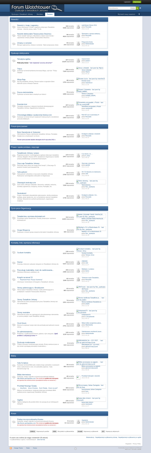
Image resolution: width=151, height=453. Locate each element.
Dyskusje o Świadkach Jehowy (22, 14)
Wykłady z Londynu (88, 269)
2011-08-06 (85, 175)
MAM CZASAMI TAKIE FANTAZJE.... (93, 219)
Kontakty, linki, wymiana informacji (25, 243)
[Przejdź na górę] (75, 448)
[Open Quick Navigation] (139, 14)
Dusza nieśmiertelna (25, 92)
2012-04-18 (85, 74)
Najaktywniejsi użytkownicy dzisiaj (106, 437)
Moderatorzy (90, 437)
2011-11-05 (85, 37)
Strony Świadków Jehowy (27, 300)
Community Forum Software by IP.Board (129, 448)
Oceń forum (21, 323)
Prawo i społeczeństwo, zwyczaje (25, 147)
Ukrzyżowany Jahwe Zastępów (91, 389)
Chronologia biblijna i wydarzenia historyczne (34, 115)
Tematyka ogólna (23, 59)
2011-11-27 (85, 62)
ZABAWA (85, 261)
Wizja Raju (21, 79)
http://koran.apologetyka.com (26, 423)
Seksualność (22, 172)
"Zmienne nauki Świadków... (91, 278)
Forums (50, 14)
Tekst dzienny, (86, 185)
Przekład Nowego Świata (27, 386)
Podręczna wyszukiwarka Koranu (30, 419)
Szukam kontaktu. (87, 253)
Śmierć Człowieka (87, 94)
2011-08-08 (85, 370)
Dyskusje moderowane (26, 342)
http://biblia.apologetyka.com (26, 378)
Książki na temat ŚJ (25, 277)
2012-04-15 (85, 46)
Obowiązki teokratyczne (26, 183)
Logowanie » (127, 2)
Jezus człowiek (86, 70)
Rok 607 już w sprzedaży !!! (90, 115)
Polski (28, 448)
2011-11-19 (85, 305)
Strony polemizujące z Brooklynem (30, 288)
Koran (13, 414)
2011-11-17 (85, 406)
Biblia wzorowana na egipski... (91, 366)
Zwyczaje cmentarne (88, 163)
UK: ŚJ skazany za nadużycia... (92, 172)
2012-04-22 (85, 281)
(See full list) (41, 439)
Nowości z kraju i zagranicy (27, 25)
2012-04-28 (85, 189)
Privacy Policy (137, 443)
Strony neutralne (23, 312)
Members (40, 14)
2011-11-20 (85, 29)
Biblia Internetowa (24, 375)
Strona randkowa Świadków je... (92, 302)
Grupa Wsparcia (23, 230)
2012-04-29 (85, 335)
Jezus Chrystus (33, 388)
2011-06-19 (85, 424)
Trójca (19, 69)
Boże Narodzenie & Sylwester (28, 132)
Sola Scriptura (22, 363)
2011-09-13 (85, 318)
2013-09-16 (85, 378)
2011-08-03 (85, 348)
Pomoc (35, 448)
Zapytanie (85, 420)
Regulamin (129, 443)
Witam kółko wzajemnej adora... (92, 323)
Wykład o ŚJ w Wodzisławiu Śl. (91, 231)
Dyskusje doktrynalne (20, 53)
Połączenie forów (87, 42)
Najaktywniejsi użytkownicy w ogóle (129, 437)
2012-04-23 (85, 97)
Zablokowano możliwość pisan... (92, 331)
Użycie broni (86, 59)
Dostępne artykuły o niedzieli (91, 134)
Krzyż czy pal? (53, 388)
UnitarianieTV (86, 315)
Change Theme (18, 448)
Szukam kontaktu (24, 253)
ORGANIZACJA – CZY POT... (91, 345)
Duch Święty (43, 388)
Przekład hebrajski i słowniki (91, 376)
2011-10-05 (85, 110)
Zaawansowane (140, 8)
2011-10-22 (85, 327)
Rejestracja (137, 2)
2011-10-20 (85, 293)
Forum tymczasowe (19, 126)
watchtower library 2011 (89, 25)
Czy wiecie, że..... (87, 154)
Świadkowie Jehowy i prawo (28, 153)
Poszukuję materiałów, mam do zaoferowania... (35, 270)
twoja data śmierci (87, 402)
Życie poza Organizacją (21, 208)
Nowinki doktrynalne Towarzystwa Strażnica (34, 34)
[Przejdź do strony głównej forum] (37, 8)
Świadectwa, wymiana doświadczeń (31, 216)
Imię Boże (23, 388)
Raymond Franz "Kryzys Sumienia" (31, 280)
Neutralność (22, 193)
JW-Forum (85, 289)
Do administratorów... (25, 332)
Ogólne (20, 400)
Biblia (13, 356)
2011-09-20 (85, 137)
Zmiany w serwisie (24, 43)
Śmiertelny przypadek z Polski (91, 106)
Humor (20, 262)
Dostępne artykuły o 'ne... (90, 195)
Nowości (14, 19)
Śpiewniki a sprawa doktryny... (91, 34)
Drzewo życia (86, 81)
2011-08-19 (85, 157)
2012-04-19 (85, 235)
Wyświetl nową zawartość (126, 14)
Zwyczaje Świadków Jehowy (28, 163)
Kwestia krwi (22, 104)
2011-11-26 (85, 84)
